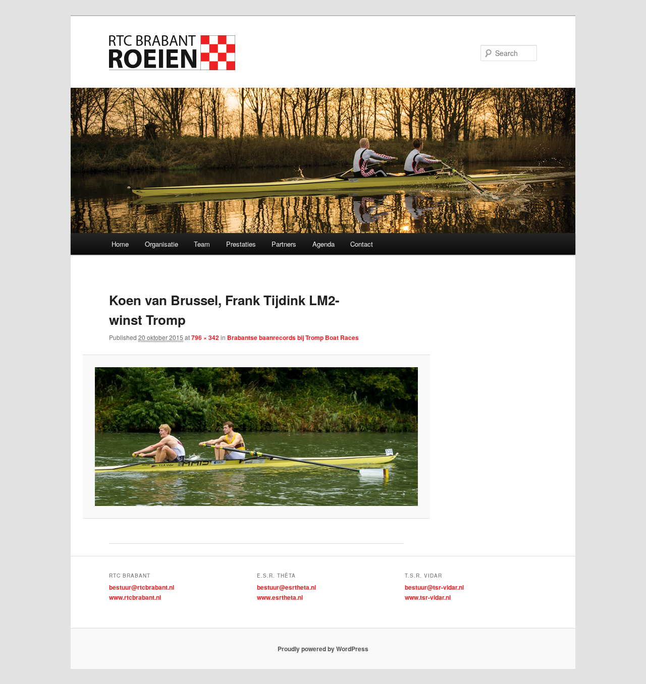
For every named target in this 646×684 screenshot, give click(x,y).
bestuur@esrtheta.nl (286, 587)
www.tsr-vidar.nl (428, 597)
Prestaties (241, 244)
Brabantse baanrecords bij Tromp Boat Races (293, 337)
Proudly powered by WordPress (323, 648)
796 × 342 (205, 337)
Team (202, 244)
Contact (361, 244)
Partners (284, 244)
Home (120, 244)
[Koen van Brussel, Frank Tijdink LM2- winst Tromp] (256, 436)
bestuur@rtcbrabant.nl (141, 587)
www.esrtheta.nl (280, 597)
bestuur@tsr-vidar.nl (434, 587)
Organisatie (161, 244)
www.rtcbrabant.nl (135, 597)
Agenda (323, 244)
